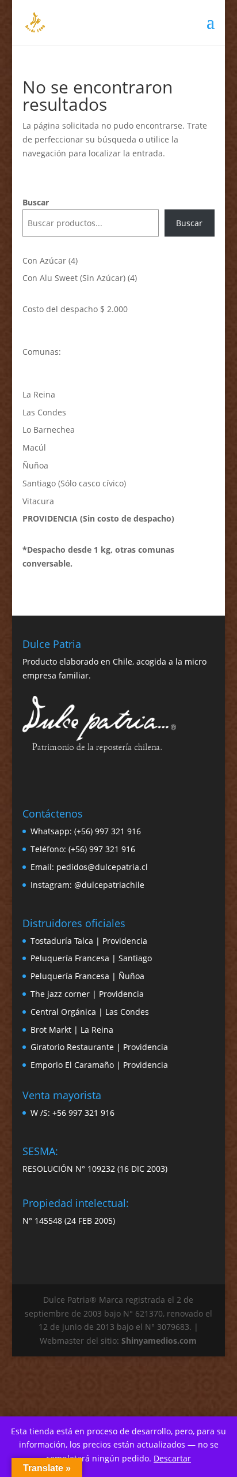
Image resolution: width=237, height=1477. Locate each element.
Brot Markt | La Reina (71, 1029)
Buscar (35, 202)
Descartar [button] (172, 1458)
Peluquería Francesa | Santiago (91, 958)
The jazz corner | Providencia (87, 993)
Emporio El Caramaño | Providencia (99, 1064)
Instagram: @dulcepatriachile (87, 884)
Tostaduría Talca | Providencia (88, 940)
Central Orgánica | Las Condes (89, 1011)
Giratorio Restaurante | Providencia (99, 1046)
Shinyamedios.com (159, 1340)
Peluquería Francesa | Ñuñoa (87, 975)
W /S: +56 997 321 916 (72, 1112)
